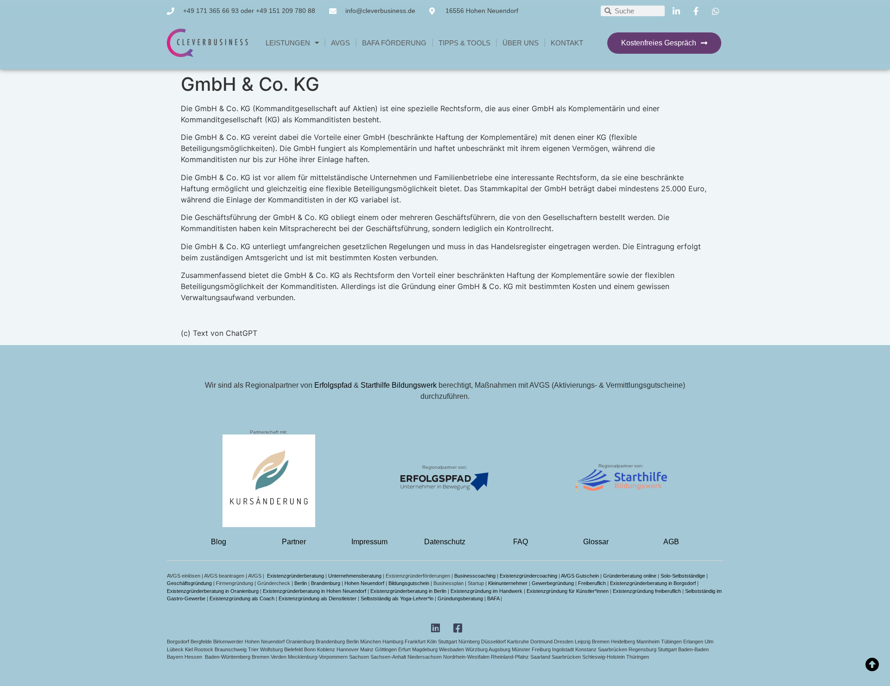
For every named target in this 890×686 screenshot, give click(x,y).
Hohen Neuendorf (364, 583)
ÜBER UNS (520, 43)
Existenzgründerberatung (295, 576)
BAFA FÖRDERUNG (394, 43)
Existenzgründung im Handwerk (486, 591)
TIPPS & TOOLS (464, 43)
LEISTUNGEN (288, 43)
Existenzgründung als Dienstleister (317, 598)
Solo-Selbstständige (683, 576)
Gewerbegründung (553, 583)
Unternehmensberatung (354, 576)
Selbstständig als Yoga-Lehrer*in (397, 598)
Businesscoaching (475, 576)
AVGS (340, 43)
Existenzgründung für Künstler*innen (568, 591)
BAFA (493, 598)
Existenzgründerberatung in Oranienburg (213, 591)
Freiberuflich (592, 583)
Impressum (369, 542)
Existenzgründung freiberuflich (647, 591)
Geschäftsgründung (189, 583)
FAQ (520, 542)
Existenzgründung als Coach (242, 598)
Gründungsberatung (460, 598)
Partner (294, 542)
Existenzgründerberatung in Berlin (408, 591)
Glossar (596, 542)
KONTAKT (567, 43)
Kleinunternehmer (508, 583)
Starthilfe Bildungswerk (399, 385)
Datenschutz (444, 542)
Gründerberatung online (629, 576)
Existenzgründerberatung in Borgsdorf (653, 583)
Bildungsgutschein (408, 583)
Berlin (300, 583)
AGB (671, 542)
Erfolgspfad (333, 385)
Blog (218, 542)
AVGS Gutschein (580, 576)
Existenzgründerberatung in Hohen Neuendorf (314, 591)
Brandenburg (325, 583)
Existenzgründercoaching (528, 576)
